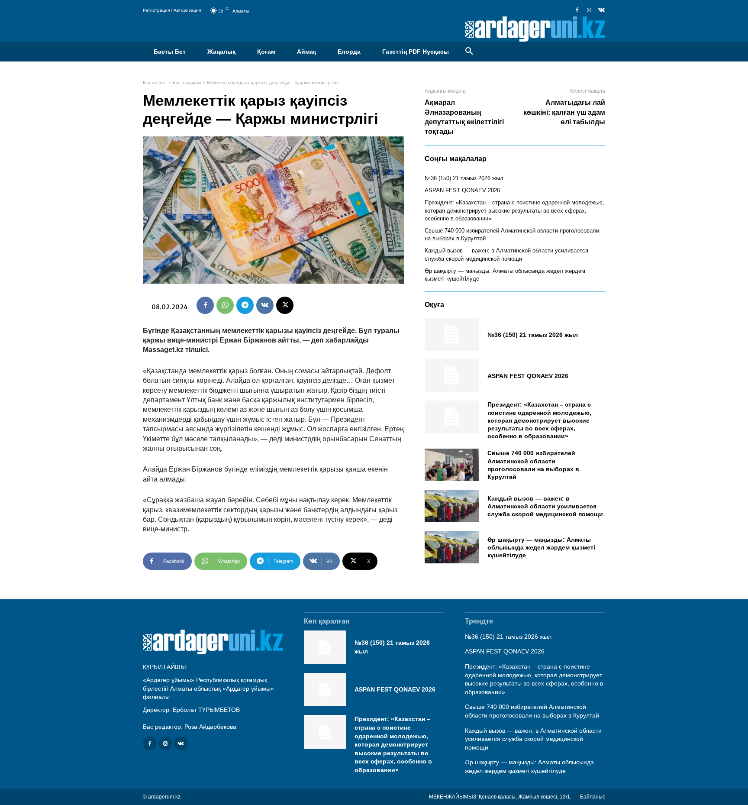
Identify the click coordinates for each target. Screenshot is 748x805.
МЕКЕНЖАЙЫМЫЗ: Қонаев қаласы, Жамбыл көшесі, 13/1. (500, 797)
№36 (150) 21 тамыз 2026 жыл (464, 178)
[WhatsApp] (225, 305)
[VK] (265, 305)
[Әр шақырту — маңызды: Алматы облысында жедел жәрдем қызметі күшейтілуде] (452, 547)
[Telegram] (245, 305)
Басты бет (155, 82)
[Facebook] (577, 10)
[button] (469, 51)
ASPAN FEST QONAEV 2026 (462, 190)
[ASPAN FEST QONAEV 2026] (452, 375)
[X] (284, 305)
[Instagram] (589, 10)
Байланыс (592, 797)
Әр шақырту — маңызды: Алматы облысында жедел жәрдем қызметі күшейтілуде (541, 547)
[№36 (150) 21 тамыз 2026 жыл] (452, 334)
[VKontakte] (601, 10)
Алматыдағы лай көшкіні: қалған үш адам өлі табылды (564, 112)
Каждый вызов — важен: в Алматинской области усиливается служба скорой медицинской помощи (545, 506)
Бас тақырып (186, 82)
